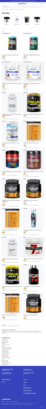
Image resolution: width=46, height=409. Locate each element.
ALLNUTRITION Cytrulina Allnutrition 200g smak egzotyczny (32, 84)
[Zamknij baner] (43, 1)
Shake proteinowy (5, 355)
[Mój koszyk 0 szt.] (43, 4)
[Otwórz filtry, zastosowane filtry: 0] (3, 28)
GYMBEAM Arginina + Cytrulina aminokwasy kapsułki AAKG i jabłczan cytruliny (11, 115)
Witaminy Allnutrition (5, 352)
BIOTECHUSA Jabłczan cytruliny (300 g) (31, 200)
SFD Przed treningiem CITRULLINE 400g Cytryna (10, 142)
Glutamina (27, 24)
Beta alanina (37, 24)
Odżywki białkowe (5, 351)
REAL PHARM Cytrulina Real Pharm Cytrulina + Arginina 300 (33, 172)
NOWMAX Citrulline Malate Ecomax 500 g (31, 142)
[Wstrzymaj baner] (42, 1)
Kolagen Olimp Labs (5, 360)
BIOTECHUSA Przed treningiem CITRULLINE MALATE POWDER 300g (11, 201)
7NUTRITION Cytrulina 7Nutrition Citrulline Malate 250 (33, 258)
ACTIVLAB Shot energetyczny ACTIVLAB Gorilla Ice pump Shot (33, 231)
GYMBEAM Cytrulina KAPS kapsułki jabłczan (10, 258)
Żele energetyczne (5, 364)
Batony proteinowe (5, 361)
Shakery (3, 359)
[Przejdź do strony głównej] (22, 3)
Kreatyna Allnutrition (5, 342)
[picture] (12, 43)
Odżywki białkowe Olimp (6, 357)
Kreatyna (3, 343)
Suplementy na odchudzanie (6, 347)
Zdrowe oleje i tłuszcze (5, 356)
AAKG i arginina (16, 24)
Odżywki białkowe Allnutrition (7, 348)
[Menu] (3, 4)
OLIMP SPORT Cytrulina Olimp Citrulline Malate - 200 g (33, 114)
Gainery (3, 346)
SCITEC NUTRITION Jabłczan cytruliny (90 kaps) (32, 286)
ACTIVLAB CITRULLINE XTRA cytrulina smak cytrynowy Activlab (12, 172)
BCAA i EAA (7, 24)
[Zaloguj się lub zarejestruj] (41, 4)
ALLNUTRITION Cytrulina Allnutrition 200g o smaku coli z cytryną (12, 84)
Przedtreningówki (5, 339)
